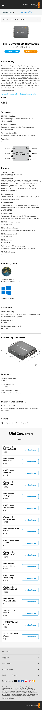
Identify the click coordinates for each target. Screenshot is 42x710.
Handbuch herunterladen (9, 94)
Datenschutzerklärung (8, 698)
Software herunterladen (28, 94)
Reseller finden (12, 51)
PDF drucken (30, 51)
